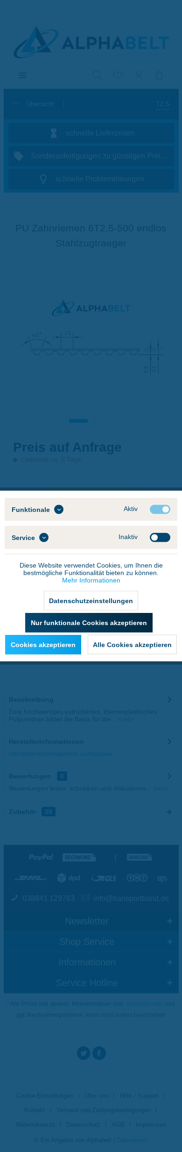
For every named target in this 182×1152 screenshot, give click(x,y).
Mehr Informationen (91, 580)
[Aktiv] (160, 509)
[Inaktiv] (160, 537)
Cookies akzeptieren (43, 644)
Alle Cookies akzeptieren (132, 644)
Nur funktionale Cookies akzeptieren (89, 622)
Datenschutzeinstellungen (91, 601)
